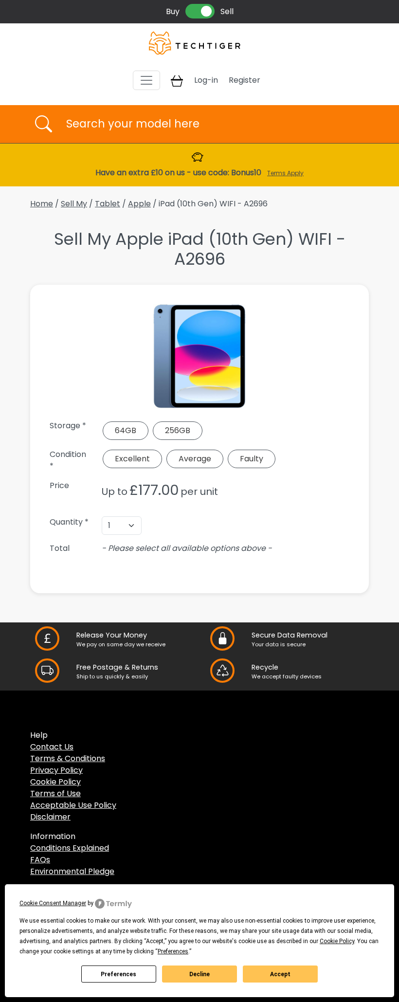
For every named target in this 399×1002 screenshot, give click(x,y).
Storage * (68, 425)
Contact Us (51, 746)
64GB (125, 430)
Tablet (107, 203)
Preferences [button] (173, 951)
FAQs (40, 859)
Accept (280, 974)
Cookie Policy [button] (337, 941)
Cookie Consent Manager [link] (52, 903)
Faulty (251, 458)
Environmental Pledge (72, 871)
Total (60, 548)
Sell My (74, 203)
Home (41, 203)
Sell (227, 11)
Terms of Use (55, 793)
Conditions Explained (69, 848)
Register (244, 80)
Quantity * (69, 522)
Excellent (132, 458)
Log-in (206, 80)
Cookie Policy (55, 781)
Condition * (68, 460)
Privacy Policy (56, 770)
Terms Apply (285, 173)
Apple (139, 203)
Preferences (118, 974)
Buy (173, 11)
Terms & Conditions (67, 758)
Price (59, 485)
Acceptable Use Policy (73, 805)
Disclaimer (50, 816)
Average (195, 458)
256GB (177, 430)
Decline (199, 974)
